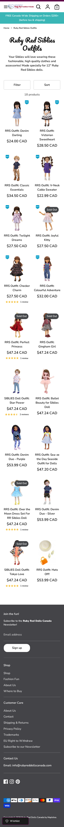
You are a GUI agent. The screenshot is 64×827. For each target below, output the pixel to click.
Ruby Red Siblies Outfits (25, 28)
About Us (10, 685)
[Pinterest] (18, 781)
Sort (47, 85)
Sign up (17, 648)
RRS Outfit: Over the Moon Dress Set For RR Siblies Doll (17, 513)
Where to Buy (13, 691)
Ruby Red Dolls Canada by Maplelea (38, 817)
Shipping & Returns (16, 723)
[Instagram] (12, 781)
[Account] (47, 5)
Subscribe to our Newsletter (22, 747)
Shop (7, 673)
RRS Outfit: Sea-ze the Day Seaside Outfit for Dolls (47, 459)
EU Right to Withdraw (18, 741)
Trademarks (11, 735)
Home (6, 28)
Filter (17, 85)
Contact (9, 717)
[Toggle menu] (4, 6)
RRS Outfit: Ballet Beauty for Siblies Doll (47, 402)
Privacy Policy (12, 729)
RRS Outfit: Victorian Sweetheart (47, 135)
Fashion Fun (11, 679)
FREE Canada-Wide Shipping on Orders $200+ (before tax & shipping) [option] (32, 18)
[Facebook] (6, 781)
